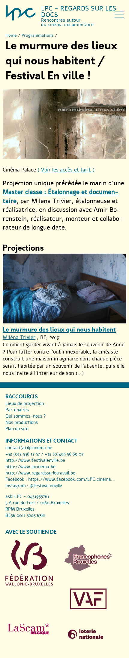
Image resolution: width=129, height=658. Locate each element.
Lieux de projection (24, 403)
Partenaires (17, 410)
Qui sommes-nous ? (25, 416)
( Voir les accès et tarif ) (66, 169)
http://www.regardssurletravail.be (40, 473)
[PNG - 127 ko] (88, 570)
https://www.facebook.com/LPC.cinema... (72, 479)
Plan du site (16, 429)
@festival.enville (46, 486)
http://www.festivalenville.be (35, 460)
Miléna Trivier (19, 337)
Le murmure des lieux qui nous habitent (59, 329)
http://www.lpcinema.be (30, 467)
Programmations (38, 35)
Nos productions (21, 422)
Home (11, 35)
